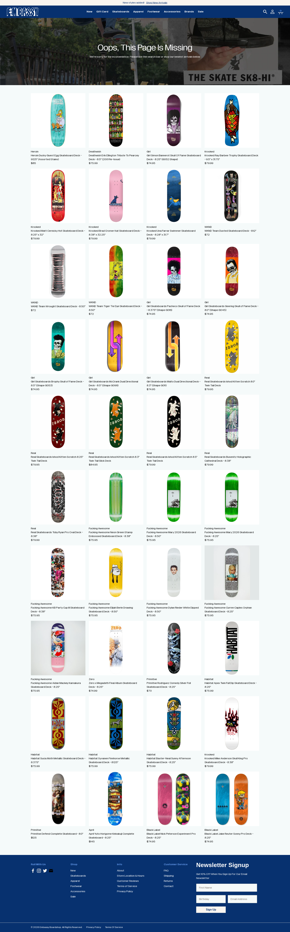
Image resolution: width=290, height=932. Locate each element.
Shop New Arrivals (156, 2)
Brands (189, 11)
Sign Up (211, 909)
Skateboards (120, 11)
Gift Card (102, 11)
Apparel (138, 11)
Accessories (172, 11)
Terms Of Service (114, 927)
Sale (201, 11)
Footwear (154, 11)
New (89, 11)
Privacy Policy (93, 927)
